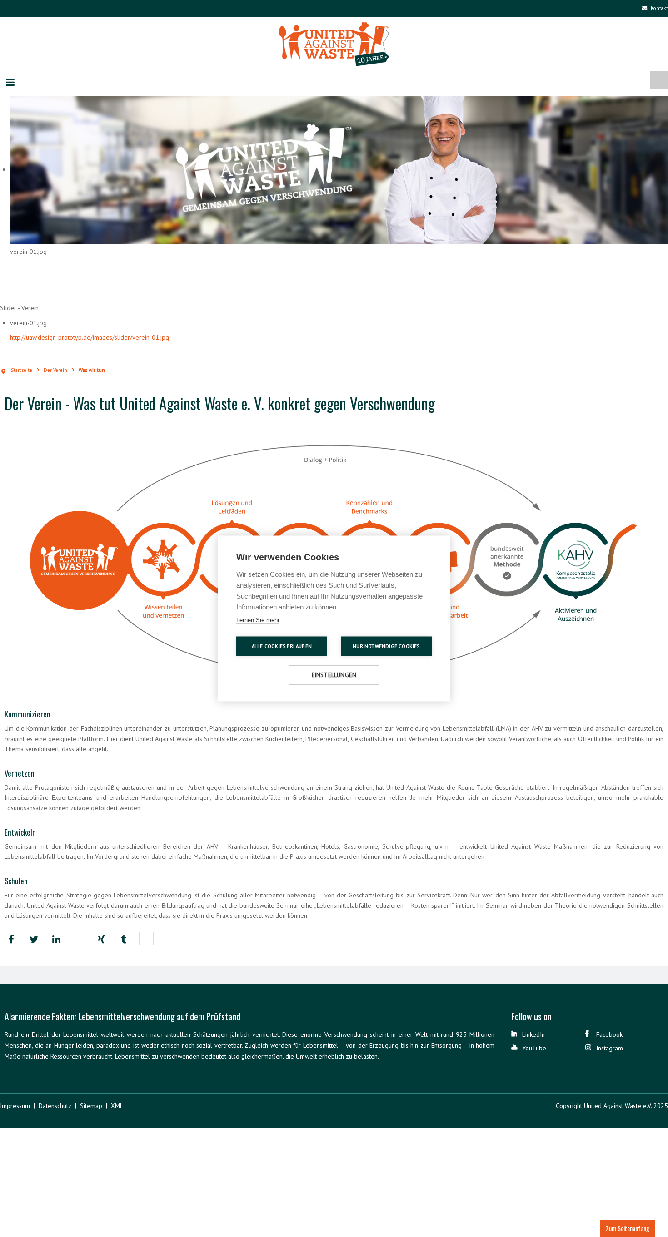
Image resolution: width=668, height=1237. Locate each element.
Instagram (609, 1049)
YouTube (534, 1049)
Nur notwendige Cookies (386, 646)
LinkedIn (533, 1035)
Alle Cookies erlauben (282, 646)
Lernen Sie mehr (257, 620)
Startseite (21, 371)
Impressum (15, 1107)
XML (117, 1107)
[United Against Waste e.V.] (334, 46)
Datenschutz (55, 1107)
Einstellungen (334, 675)
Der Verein (55, 371)
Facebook (609, 1035)
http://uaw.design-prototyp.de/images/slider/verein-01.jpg (89, 338)
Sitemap (91, 1107)
